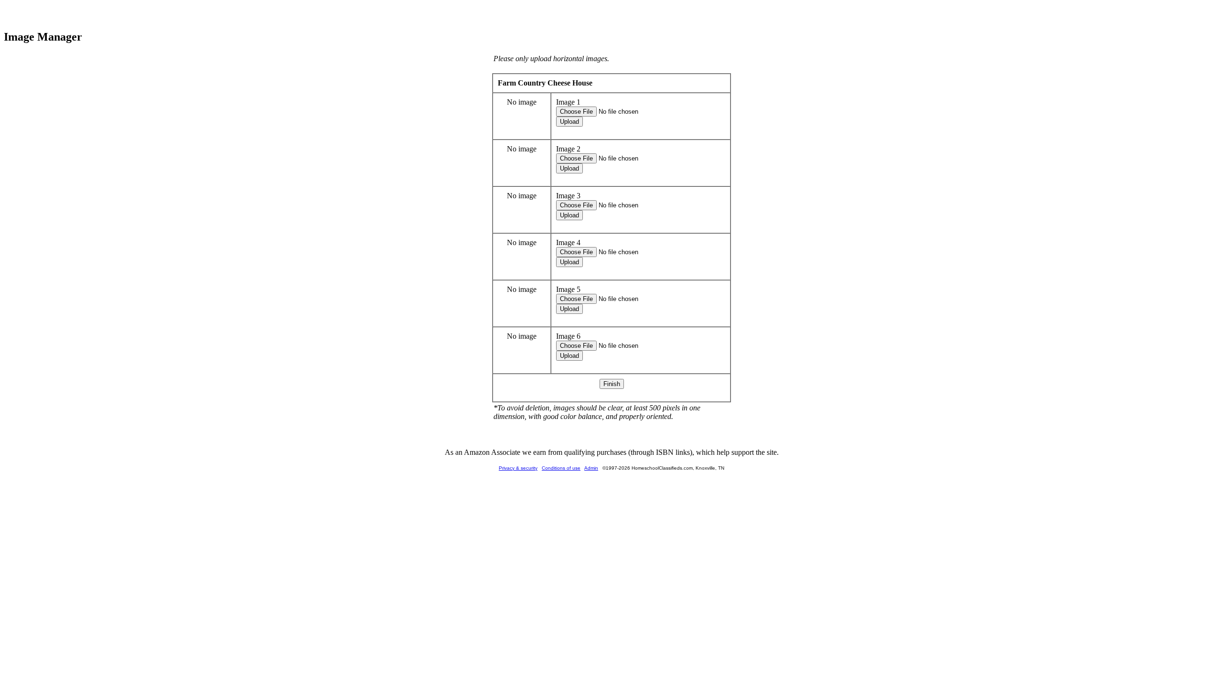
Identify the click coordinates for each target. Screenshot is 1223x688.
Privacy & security (518, 468)
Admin (591, 468)
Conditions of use (561, 468)
